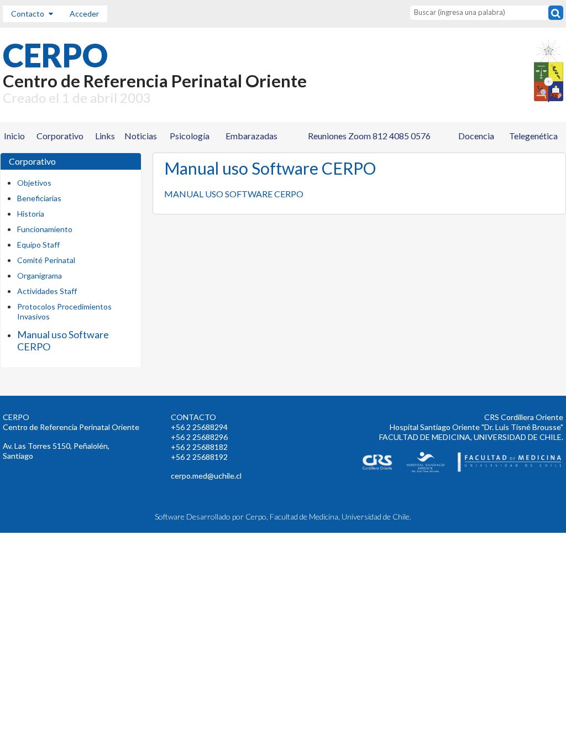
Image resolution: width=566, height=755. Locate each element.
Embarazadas (251, 135)
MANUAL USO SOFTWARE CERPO (233, 193)
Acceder (84, 13)
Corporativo (59, 135)
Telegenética (533, 135)
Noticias (140, 135)
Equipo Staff (38, 244)
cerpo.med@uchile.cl (206, 475)
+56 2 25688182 (199, 447)
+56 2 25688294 (199, 427)
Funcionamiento (44, 229)
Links (105, 135)
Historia (30, 213)
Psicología (189, 135)
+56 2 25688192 (199, 457)
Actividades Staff (47, 291)
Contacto (28, 13)
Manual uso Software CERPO (63, 340)
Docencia (476, 135)
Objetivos (34, 182)
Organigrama (39, 275)
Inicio (14, 135)
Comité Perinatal (46, 260)
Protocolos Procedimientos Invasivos (64, 311)
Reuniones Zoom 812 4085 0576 (369, 135)
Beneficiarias (39, 198)
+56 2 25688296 (199, 437)
